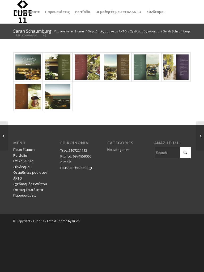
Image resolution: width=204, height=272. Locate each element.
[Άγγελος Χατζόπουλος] (200, 136)
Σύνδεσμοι (22, 166)
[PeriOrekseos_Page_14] (57, 96)
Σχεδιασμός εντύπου (30, 183)
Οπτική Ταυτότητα (28, 189)
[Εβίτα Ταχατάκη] (4, 136)
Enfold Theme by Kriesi (63, 221)
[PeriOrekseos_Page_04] (87, 67)
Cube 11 (38, 221)
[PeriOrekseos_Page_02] (57, 67)
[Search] (44, 35)
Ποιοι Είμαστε (24, 149)
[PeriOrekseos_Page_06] (116, 67)
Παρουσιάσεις (24, 195)
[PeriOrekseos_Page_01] (28, 67)
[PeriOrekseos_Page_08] (146, 67)
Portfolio (20, 155)
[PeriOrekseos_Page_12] (28, 96)
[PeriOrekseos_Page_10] (176, 67)
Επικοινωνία (23, 161)
